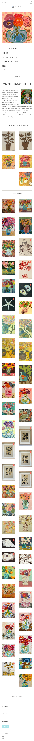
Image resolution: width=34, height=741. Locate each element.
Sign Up (5, 726)
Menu (5, 2)
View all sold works (17, 696)
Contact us (21, 77)
